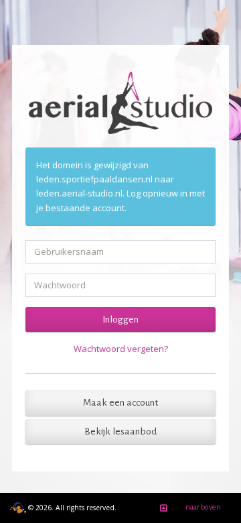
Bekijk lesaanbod (120, 431)
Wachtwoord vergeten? (121, 349)
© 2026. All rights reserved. (71, 507)
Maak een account (120, 403)
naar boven (203, 507)
